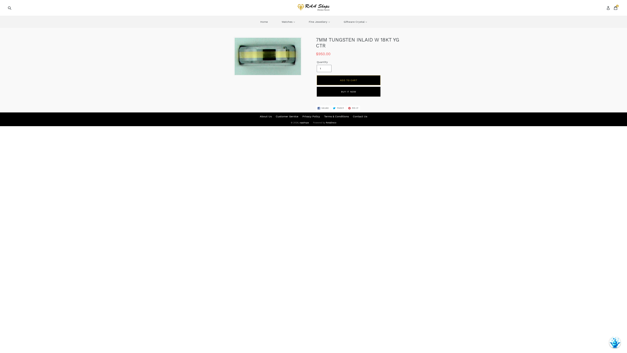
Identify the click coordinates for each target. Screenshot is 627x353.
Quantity (322, 62)
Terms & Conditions (336, 116)
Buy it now (348, 91)
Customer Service (287, 116)
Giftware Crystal (354, 21)
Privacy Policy (311, 116)
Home (264, 21)
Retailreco (331, 122)
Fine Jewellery (318, 21)
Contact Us (360, 116)
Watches (287, 21)
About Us (266, 116)
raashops (304, 122)
